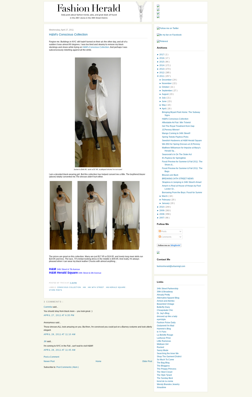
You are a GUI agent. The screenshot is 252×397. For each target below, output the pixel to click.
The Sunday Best (165, 378)
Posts (163, 231)
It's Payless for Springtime (174, 158)
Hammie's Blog (164, 329)
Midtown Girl (163, 344)
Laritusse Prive (164, 338)
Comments (166, 237)
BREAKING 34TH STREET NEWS (178, 178)
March (165, 196)
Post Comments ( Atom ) (67, 367)
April (164, 108)
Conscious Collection (69, 287)
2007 (162, 218)
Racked (160, 347)
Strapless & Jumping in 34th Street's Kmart (181, 182)
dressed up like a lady (167, 316)
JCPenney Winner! (170, 130)
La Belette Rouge (165, 335)
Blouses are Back (170, 175)
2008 (162, 214)
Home (98, 361)
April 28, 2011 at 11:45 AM (59, 350)
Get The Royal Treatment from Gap (178, 126)
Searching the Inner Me (168, 353)
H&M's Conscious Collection (68, 34)
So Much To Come (165, 359)
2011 (162, 76)
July (164, 98)
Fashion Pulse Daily (166, 322)
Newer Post (49, 361)
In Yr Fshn (161, 332)
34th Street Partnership (167, 288)
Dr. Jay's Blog (163, 313)
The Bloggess (163, 366)
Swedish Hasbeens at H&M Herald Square (182, 140)
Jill (45, 341)
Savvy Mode (162, 350)
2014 (162, 65)
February (166, 199)
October (166, 87)
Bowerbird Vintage (165, 304)
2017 (162, 54)
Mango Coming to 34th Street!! (176, 133)
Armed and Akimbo (166, 301)
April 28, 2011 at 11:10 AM (59, 334)
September (167, 90)
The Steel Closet (164, 372)
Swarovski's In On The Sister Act (177, 154)
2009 (162, 210)
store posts (55, 290)
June (164, 101)
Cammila (48, 307)
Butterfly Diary (163, 307)
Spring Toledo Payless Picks (175, 137)
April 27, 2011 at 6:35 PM (59, 315)
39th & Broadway (165, 291)
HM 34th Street (96, 287)
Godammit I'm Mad (165, 325)
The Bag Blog (163, 362)
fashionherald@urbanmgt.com (171, 266)
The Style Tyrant (164, 375)
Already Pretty (163, 295)
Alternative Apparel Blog (168, 298)
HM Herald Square (116, 287)
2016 (162, 58)
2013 (162, 69)
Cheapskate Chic (165, 310)
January (166, 203)
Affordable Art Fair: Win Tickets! (176, 122)
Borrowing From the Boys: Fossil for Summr (182, 192)
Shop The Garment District (169, 356)
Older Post (147, 361)
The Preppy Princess (166, 369)
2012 (162, 72)
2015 (162, 62)
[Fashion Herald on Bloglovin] (169, 246)
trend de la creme (165, 381)
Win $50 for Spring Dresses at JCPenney (181, 144)
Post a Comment (51, 357)
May (164, 105)
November (167, 83)
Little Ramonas (164, 341)
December (167, 80)
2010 (162, 207)
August (165, 94)
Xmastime (161, 387)
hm (85, 287)
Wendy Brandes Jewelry (168, 384)
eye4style (161, 319)
